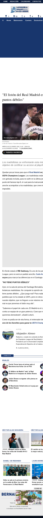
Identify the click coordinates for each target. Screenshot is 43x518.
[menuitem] (3, 20)
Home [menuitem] (9, 20)
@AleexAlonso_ (27, 148)
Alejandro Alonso (11, 148)
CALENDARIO (25, 1)
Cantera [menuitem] (28, 20)
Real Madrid (34, 172)
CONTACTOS (36, 1)
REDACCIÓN (14, 1)
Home (5, 1)
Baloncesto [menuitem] (18, 20)
